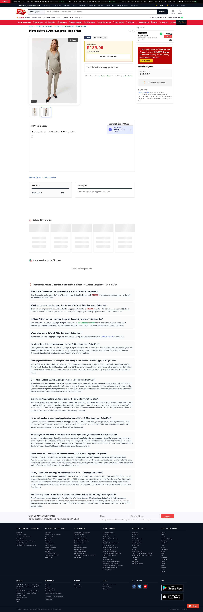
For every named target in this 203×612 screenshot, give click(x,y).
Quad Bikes (164, 543)
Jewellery (165, 22)
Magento (49, 599)
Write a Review (35, 177)
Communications (79, 543)
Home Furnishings (109, 545)
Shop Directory (50, 591)
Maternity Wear (100, 38)
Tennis (163, 551)
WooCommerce (58, 596)
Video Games (90, 22)
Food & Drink (119, 22)
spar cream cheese (49, 17)
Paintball (163, 533)
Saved (180, 13)
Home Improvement (109, 555)
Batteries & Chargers (80, 547)
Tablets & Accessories (52, 555)
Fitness (163, 547)
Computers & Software (55, 528)
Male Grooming (137, 543)
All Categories (24, 22)
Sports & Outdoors (169, 528)
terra (71, 17)
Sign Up (47, 585)
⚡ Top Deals (181, 22)
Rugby (162, 565)
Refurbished (49, 557)
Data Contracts (21, 539)
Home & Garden (76, 22)
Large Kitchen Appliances (111, 547)
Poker (162, 535)
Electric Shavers (137, 539)
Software (48, 551)
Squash (163, 561)
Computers (63, 22)
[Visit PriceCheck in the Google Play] (172, 588)
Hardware (48, 533)
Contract (19, 533)
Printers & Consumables (53, 535)
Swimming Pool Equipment (111, 561)
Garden (105, 541)
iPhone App (57, 5)
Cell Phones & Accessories (27, 528)
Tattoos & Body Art (137, 551)
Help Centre (78, 587)
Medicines (135, 561)
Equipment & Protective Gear (112, 553)
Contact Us (77, 585)
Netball (163, 572)
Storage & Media (50, 547)
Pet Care (105, 557)
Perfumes (135, 535)
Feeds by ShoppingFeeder (53, 593)
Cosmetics (135, 533)
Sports (155, 22)
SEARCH (162, 12)
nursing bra (78, 17)
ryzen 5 (65, 17)
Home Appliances (108, 533)
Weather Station (79, 549)
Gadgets (175, 22)
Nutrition (134, 537)
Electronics (51, 22)
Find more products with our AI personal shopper (165, 17)
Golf (162, 555)
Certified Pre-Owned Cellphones (26, 545)
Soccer (163, 570)
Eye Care (134, 547)
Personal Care (136, 541)
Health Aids (135, 545)
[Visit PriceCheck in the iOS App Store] (172, 597)
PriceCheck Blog (21, 597)
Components (49, 537)
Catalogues (134, 5)
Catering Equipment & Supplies (113, 565)
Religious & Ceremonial (110, 567)
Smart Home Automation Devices (84, 555)
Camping (163, 537)
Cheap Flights (110, 5)
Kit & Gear (164, 541)
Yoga (162, 545)
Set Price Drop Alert (110, 56)
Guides (100, 5)
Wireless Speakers (80, 553)
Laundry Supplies (108, 570)
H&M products (107, 337)
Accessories (49, 549)
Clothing (131, 22)
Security (76, 545)
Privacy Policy (132, 519)
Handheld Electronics (81, 537)
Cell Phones (39, 22)
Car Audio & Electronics (81, 541)
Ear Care (134, 559)
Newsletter (66, 5)
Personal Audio (79, 535)
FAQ (17, 601)
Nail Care (134, 549)
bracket (27, 17)
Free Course (92, 5)
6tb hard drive (36, 17)
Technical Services (51, 553)
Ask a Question (50, 177)
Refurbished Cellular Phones (25, 541)
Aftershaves (135, 557)
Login (47, 587)
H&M (88, 38)
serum (59, 17)
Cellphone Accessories (23, 537)
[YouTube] (145, 586)
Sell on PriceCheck (79, 5)
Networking (48, 539)
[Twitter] (139, 586)
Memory (47, 541)
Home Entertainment (80, 539)
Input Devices (49, 543)
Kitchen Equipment (109, 537)
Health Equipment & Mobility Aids (142, 555)
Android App (46, 5)
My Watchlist (181, 5)
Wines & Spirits (144, 22)
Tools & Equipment (109, 549)
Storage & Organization (110, 563)
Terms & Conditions (109, 585)
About (18, 599)
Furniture (106, 535)
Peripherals (49, 545)
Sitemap (105, 589)
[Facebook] (134, 586)
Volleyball (164, 557)
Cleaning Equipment (109, 551)
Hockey (163, 563)
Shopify (48, 596)
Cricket (163, 553)
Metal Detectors (79, 557)
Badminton (164, 559)
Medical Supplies (137, 563)
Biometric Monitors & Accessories (142, 553)
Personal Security (166, 539)
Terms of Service (143, 519)
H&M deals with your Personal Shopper (28, 585)
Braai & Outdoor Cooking (110, 539)
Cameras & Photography (82, 533)
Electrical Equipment (80, 551)
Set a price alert (144, 92)
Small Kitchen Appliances (111, 543)
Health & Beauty (105, 22)
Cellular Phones (21, 535)
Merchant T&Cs (50, 589)
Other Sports (164, 549)
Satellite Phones (21, 543)
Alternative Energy (108, 559)
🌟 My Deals (170, 5)
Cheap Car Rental (122, 5)
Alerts (173, 13)
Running (163, 567)
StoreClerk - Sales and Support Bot (27, 591)
